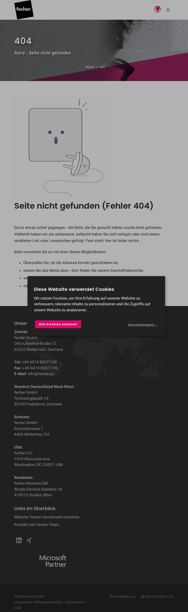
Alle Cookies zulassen (58, 324)
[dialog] (96, 306)
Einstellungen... (142, 325)
